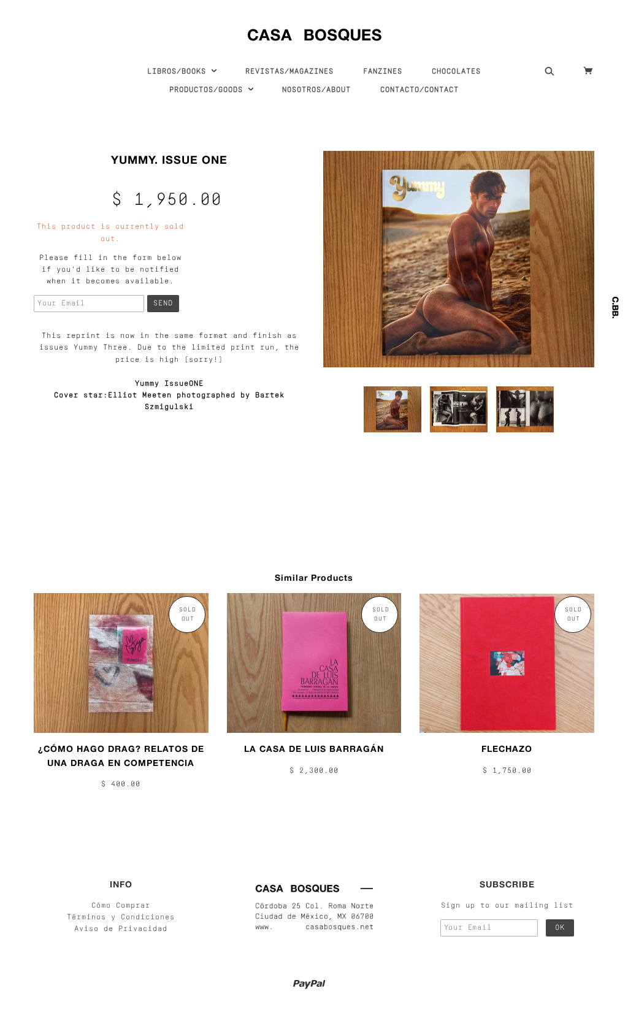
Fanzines (382, 71)
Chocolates (456, 71)
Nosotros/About (316, 90)
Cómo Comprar (120, 906)
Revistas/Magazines (289, 71)
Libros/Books (179, 71)
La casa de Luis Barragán (314, 748)
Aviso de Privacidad (120, 929)
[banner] (314, 32)
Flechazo (506, 748)
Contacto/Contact (419, 90)
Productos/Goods (208, 90)
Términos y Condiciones (121, 917)
